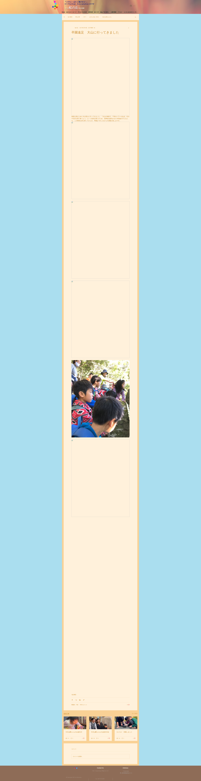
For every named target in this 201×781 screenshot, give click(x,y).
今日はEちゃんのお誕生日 (74, 732)
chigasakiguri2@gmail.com (102, 771)
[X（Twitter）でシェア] (76, 700)
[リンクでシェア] (83, 700)
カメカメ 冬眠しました (124, 732)
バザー (84, 17)
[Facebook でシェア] (72, 700)
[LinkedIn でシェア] (80, 700)
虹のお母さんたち (107, 17)
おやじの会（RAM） (94, 17)
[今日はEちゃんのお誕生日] (75, 722)
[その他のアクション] (129, 28)
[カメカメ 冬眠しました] (126, 722)
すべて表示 (134, 713)
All (64, 17)
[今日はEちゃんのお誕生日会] (100, 722)
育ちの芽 (77, 17)
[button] (135, 17)
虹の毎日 (70, 17)
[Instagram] (75, 768)
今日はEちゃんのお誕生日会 (100, 732)
